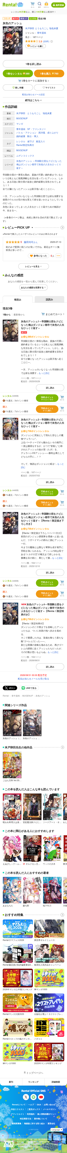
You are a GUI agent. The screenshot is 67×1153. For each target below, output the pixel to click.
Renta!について (19, 1104)
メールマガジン (49, 1109)
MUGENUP (22, 118)
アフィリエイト (17, 1114)
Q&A (39, 1104)
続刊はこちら (32, 100)
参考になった (40, 255)
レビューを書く (37, 46)
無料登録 (60, 5)
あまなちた (8, 905)
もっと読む (44, 373)
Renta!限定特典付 (25, 145)
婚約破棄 (20, 136)
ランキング (33, 1081)
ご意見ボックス (33, 1109)
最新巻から (19, 314)
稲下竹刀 (47, 905)
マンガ (19, 123)
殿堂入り (40, 141)
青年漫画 (41, 32)
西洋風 (41, 132)
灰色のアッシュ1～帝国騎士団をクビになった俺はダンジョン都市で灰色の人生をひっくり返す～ (42, 325)
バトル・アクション (26, 132)
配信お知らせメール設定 (33, 94)
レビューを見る (32, 266)
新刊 (11, 1081)
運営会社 (51, 1123)
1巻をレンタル (18, 73)
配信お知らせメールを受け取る (33, 678)
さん (31, 242)
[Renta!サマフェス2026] (19, 4)
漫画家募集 (16, 1123)
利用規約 (31, 1114)
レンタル (20, 141)
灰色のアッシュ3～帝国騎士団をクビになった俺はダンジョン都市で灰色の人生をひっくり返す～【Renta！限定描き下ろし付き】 (42, 518)
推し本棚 (19, 87)
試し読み (50, 387)
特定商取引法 (25, 1118)
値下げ (30, 141)
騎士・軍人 (32, 136)
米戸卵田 (29, 28)
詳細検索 (56, 1081)
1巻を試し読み (33, 64)
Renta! (6, 695)
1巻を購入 (49, 73)
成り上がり (52, 132)
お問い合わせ (49, 1104)
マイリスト (50, 87)
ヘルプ (31, 1104)
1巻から (7, 314)
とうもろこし (41, 28)
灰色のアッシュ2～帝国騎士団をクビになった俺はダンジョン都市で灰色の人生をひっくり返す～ (42, 423)
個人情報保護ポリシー (46, 1114)
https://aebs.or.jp (23, 1149)
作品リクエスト (17, 1109)
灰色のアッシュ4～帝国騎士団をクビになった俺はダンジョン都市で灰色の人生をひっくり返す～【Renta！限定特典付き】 (42, 609)
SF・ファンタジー (36, 129)
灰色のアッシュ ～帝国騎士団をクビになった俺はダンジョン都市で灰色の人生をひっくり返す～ (39, 164)
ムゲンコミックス (25, 155)
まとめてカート (54, 314)
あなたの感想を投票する (32, 287)
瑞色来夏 (53, 28)
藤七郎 (26, 905)
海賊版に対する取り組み (34, 1123)
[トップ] (9, 4)
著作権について (40, 1118)
